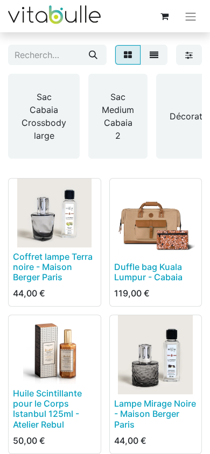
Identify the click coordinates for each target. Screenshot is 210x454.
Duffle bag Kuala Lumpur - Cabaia (148, 271)
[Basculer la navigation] (190, 16)
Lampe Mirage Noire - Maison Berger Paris (155, 413)
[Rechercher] (93, 55)
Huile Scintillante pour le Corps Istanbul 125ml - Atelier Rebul (47, 409)
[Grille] (128, 55)
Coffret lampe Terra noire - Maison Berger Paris (53, 266)
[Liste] (154, 55)
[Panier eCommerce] (164, 16)
